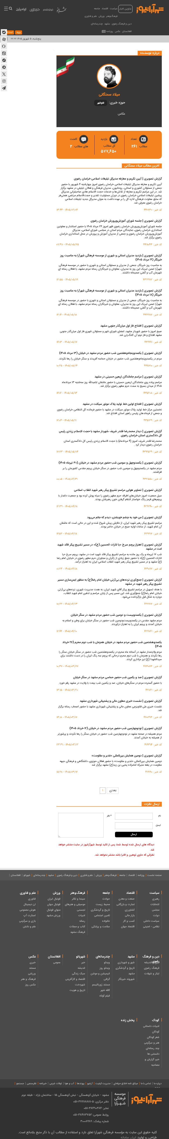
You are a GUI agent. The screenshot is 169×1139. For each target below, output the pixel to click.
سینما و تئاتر (78, 899)
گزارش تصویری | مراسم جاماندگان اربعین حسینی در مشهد (128, 377)
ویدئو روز (105, 968)
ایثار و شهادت (151, 973)
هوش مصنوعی (28, 910)
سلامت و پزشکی (101, 926)
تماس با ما (146, 1083)
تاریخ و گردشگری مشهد (125, 971)
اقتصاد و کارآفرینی (75, 979)
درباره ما (158, 1083)
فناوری (32, 899)
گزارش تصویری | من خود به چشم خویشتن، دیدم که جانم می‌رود (124, 517)
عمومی (56, 962)
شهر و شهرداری (126, 962)
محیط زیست (103, 904)
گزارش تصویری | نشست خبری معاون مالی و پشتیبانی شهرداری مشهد (121, 701)
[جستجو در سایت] (10, 9)
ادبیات (81, 915)
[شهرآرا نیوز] (150, 8)
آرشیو (90, 1083)
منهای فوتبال (53, 910)
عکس (117, 31)
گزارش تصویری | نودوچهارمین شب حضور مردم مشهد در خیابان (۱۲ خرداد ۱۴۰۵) (115, 728)
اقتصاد (105, 9)
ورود (18, 32)
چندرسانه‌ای (97, 24)
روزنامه (109, 31)
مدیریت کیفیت (102, 1083)
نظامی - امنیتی (151, 926)
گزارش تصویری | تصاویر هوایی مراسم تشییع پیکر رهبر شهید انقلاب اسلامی (118, 490)
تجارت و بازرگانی (125, 904)
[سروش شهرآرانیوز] (4, 67)
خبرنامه (43, 1083)
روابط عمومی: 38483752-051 (91, 1115)
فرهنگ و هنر (28, 979)
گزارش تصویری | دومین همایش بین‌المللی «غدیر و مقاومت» (127, 756)
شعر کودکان (153, 1037)
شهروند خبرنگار (126, 979)
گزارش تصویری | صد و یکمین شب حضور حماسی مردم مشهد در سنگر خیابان (117, 677)
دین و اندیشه (151, 962)
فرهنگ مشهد (77, 932)
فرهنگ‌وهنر (111, 16)
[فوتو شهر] (48, 11)
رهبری (155, 899)
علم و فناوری (90, 16)
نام (159, 816)
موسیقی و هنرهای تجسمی (75, 907)
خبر (83, 962)
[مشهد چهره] (34, 11)
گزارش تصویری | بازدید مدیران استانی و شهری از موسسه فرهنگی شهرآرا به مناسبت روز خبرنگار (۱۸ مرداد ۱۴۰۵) (111, 293)
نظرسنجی (31, 1083)
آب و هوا (69, 1083)
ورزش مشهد (53, 915)
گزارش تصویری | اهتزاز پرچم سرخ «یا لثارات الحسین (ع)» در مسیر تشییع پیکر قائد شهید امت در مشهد (109, 547)
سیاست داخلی (151, 921)
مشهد (107, 24)
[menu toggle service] (6, 9)
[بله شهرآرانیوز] (4, 32)
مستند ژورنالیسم (101, 985)
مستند (32, 968)
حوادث (106, 899)
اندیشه (81, 968)
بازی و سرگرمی (27, 921)
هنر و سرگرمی (151, 1043)
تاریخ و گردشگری (100, 910)
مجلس (155, 910)
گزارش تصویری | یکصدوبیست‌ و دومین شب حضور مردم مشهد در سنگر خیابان (116, 615)
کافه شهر (105, 990)
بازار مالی (130, 915)
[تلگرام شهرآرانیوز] (4, 88)
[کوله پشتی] (21, 10)
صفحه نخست (154, 875)
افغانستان (127, 31)
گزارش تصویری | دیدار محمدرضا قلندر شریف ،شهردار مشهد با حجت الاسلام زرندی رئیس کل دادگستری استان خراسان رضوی (110, 433)
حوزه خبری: (117, 102)
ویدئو (107, 962)
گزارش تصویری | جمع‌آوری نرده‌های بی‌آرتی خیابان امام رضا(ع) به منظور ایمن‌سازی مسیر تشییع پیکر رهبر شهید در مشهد (110, 582)
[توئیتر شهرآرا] (4, 74)
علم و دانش (29, 926)
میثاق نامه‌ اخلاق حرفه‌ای (125, 1083)
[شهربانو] (61, 11)
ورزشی (32, 973)
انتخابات (154, 904)
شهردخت (80, 985)
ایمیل (158, 825)
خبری (32, 962)
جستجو (20, 1083)
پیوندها (80, 1083)
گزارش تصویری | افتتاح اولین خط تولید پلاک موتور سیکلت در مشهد (122, 404)
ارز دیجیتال (29, 904)
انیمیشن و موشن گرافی (100, 976)
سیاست (113, 9)
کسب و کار (129, 921)
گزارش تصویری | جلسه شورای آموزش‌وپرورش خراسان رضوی (126, 221)
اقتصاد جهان (128, 926)
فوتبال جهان (53, 904)
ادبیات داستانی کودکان (151, 1029)
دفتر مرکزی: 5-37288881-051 (91, 1101)
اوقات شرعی (55, 1083)
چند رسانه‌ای (152, 1048)
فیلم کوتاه (104, 996)
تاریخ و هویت (77, 990)
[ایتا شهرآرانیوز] (4, 53)
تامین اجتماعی (102, 915)
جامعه (97, 9)
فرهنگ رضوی (151, 968)
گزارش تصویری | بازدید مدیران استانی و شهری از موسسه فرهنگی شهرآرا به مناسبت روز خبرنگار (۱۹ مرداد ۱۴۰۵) (111, 258)
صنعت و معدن (127, 899)
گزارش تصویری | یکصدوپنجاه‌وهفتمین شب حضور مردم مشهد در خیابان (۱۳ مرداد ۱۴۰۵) (110, 353)
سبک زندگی (78, 973)
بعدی (112, 790)
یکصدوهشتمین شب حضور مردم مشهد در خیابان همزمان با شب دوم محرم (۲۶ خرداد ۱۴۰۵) (112, 644)
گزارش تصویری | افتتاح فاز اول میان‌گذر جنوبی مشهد (131, 326)
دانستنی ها (153, 1054)
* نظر (109, 816)
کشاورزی (130, 910)
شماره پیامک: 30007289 (94, 1121)
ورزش (101, 16)
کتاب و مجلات (77, 926)
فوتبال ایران (54, 899)
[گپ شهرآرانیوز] (4, 60)
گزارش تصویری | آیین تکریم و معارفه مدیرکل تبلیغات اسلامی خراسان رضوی (118, 179)
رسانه (82, 921)
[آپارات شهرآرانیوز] (4, 39)
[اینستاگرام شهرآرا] (4, 81)
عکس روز (30, 985)
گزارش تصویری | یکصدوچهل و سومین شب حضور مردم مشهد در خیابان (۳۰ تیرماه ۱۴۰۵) (110, 463)
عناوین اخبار (125, 9)
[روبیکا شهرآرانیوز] (4, 46)
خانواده (106, 921)
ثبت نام (9, 32)
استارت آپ (29, 915)
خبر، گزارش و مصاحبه (152, 1062)
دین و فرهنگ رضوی (122, 24)
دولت (156, 915)
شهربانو (26, 875)
